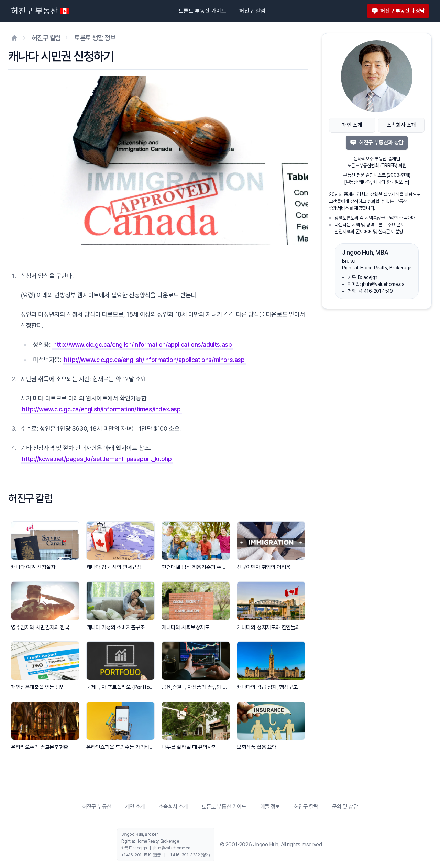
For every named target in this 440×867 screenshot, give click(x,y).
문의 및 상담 (345, 806)
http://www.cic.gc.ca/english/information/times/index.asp (101, 409)
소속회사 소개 (401, 125)
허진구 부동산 (34, 11)
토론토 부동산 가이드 (202, 11)
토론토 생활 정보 (95, 38)
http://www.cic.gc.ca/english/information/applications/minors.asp (154, 359)
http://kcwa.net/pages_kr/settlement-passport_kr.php (97, 458)
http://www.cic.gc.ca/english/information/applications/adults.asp (142, 344)
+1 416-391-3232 (184, 855)
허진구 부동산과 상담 (402, 11)
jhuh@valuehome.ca (383, 284)
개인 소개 (352, 125)
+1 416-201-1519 (375, 291)
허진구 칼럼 (252, 11)
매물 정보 (270, 806)
